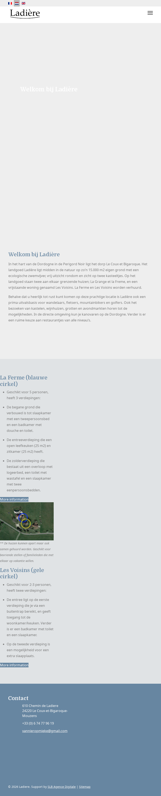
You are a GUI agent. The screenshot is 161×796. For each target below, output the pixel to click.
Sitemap (85, 787)
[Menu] (150, 12)
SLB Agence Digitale (62, 787)
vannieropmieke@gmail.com (45, 731)
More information (14, 499)
